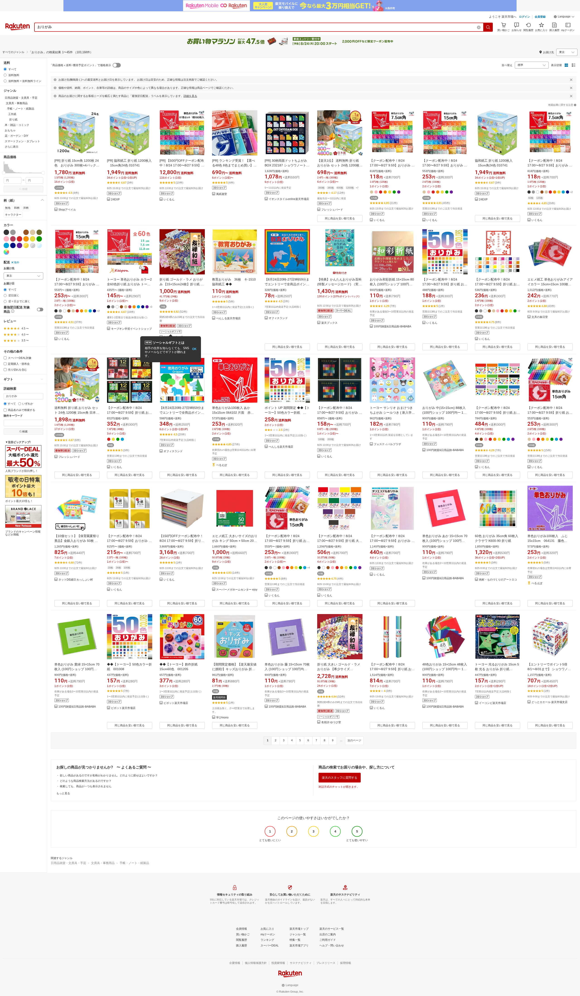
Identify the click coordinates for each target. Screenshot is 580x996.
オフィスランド (278, 318)
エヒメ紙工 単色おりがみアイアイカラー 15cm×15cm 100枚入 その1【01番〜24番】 (550, 284)
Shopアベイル (67, 209)
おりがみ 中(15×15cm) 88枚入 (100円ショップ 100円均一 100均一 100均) (444, 412)
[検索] (488, 27)
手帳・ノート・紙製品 (134, 863)
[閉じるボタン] (571, 79)
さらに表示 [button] (11, 146)
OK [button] (194, 349)
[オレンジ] (26, 239)
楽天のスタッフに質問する (339, 777)
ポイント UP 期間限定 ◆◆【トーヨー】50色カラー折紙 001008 (287, 412)
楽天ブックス (329, 323)
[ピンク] (6, 239)
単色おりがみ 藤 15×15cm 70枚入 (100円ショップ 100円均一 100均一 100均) (287, 669)
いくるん (169, 199)
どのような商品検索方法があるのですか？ (85, 780)
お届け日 (9, 283)
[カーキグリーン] (39, 232)
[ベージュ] (32, 232)
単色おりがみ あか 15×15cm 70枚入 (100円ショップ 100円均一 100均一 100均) (444, 540)
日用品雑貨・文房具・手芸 (68, 863)
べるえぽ (221, 465)
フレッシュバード (332, 209)
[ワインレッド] (13, 239)
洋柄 (26, 207)
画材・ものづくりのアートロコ (498, 579)
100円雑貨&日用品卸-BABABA (392, 326)
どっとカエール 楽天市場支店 (550, 702)
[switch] (40, 309)
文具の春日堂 (540, 317)
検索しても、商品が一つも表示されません (85, 786)
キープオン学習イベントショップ (131, 328)
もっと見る (63, 793)
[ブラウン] (26, 232)
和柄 (16, 207)
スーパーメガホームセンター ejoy (236, 589)
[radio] (5, 69)
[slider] (3, 173)
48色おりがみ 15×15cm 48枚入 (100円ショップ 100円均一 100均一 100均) (444, 669)
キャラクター (13, 214)
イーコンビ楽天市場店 (492, 703)
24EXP (115, 199)
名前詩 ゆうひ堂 (331, 722)
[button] (564, 17)
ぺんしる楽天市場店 (228, 318)
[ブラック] (6, 232)
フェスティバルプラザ (387, 444)
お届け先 (9, 268)
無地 (7, 207)
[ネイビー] (13, 245)
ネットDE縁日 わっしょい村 (75, 579)
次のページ (354, 740)
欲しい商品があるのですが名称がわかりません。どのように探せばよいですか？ (109, 775)
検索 (25, 189)
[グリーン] (39, 239)
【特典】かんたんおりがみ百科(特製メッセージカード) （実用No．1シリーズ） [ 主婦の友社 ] (339, 284)
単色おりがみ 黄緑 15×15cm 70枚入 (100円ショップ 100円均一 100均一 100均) (76, 669)
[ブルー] (6, 245)
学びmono (222, 717)
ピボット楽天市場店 (123, 708)
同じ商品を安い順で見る (340, 218)
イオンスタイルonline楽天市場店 (289, 199)
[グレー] (13, 232)
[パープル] (19, 245)
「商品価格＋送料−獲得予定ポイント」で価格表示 (80, 65)
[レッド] (19, 239)
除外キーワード (13, 415)
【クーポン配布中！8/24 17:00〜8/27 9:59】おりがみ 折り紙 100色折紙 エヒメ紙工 (339, 412)
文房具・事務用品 (103, 863)
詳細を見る (190, 96)
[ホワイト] (19, 232)
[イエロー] (32, 239)
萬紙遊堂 (221, 194)
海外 (16, 262)
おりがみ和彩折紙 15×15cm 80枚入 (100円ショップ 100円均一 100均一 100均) (392, 284)
